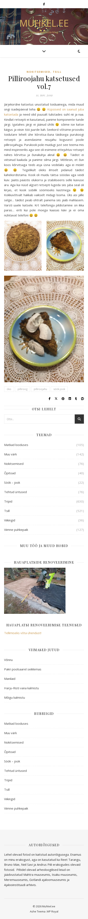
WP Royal (52, 911)
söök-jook (59, 389)
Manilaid (9, 679)
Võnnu (8, 660)
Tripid (8, 501)
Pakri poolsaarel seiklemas (22, 669)
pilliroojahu (40, 389)
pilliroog (22, 389)
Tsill (57, 72)
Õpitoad (10, 473)
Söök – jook (12, 482)
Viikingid (9, 520)
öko (9, 389)
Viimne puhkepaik (16, 530)
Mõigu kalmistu (14, 697)
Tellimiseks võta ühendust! (22, 633)
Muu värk (10, 454)
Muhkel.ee (44, 23)
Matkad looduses (16, 445)
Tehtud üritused (15, 492)
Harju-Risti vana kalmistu (21, 688)
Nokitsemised (38, 72)
